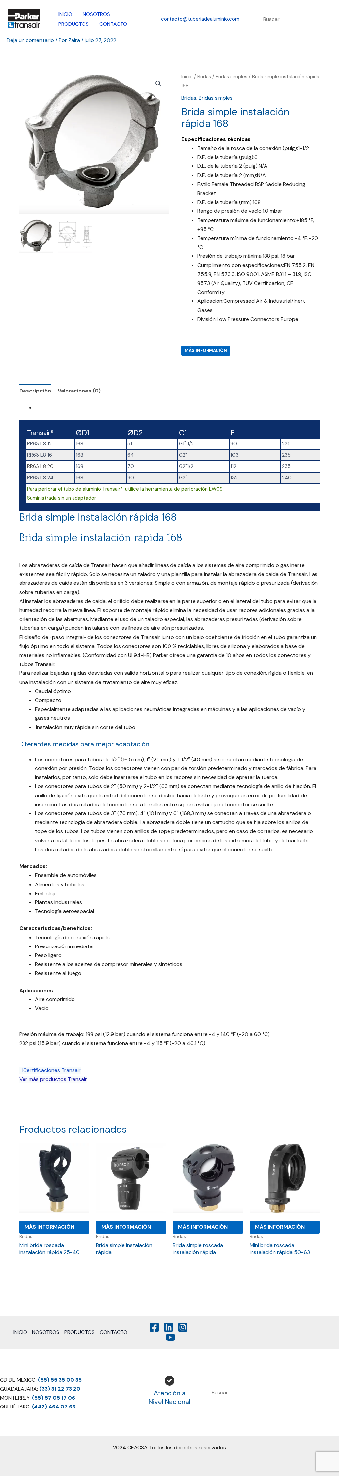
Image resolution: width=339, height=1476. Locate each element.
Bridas (204, 76)
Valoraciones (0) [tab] (79, 390)
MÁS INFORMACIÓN (206, 350)
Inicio (187, 76)
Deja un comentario (30, 40)
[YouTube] (170, 1337)
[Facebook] (154, 1327)
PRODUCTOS (73, 24)
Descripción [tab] (35, 390)
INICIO (65, 14)
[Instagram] (183, 1327)
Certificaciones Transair (52, 1070)
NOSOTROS (96, 14)
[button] (200, 19)
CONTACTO (113, 24)
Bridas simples (231, 76)
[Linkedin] (168, 1327)
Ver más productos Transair (53, 1079)
